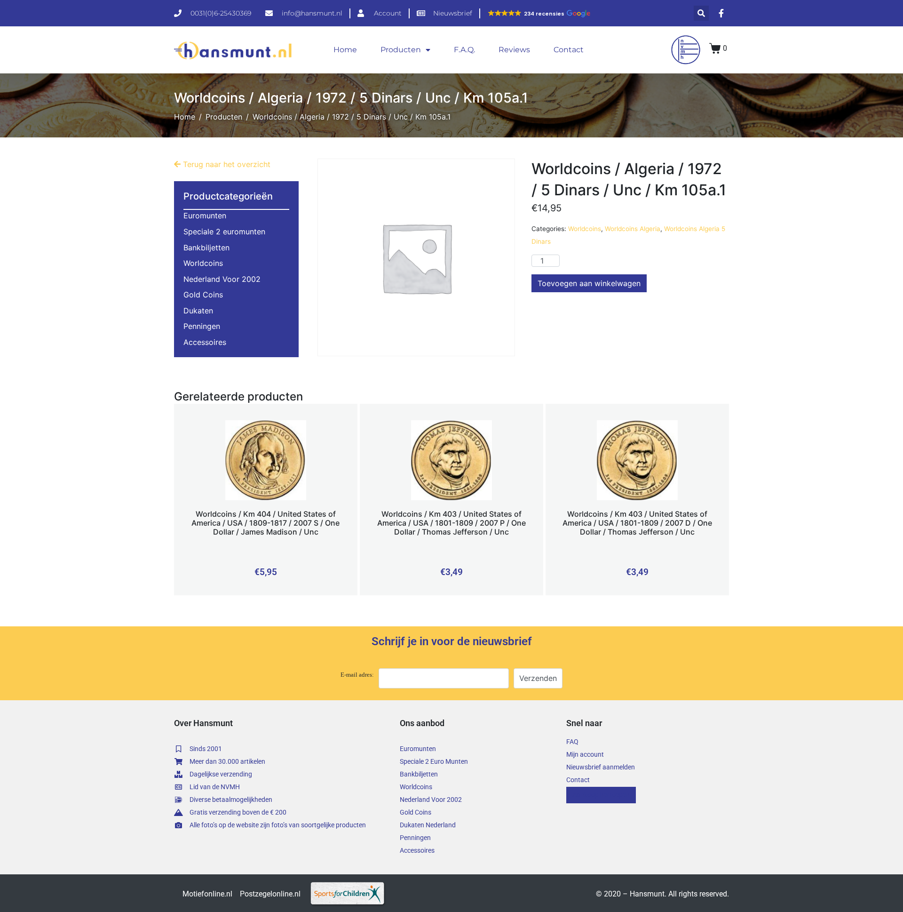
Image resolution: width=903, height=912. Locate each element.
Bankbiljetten (206, 247)
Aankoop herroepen (601, 795)
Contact (569, 49)
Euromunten (204, 215)
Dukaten (198, 310)
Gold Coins (203, 294)
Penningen (201, 326)
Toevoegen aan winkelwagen (589, 283)
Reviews (514, 49)
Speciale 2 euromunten (224, 231)
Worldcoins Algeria (632, 228)
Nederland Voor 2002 (222, 279)
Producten (400, 49)
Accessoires (204, 342)
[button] (538, 13)
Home (345, 49)
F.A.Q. (464, 49)
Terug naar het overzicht (225, 164)
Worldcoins (584, 228)
